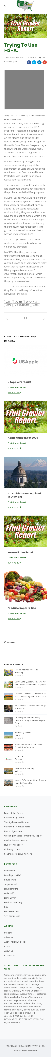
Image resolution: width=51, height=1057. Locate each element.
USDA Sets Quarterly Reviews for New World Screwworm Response (30, 683)
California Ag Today (14, 817)
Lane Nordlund (11, 888)
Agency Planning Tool (15, 941)
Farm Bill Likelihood (20, 552)
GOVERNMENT (32, 302)
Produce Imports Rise (22, 608)
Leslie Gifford (10, 893)
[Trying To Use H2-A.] (25, 26)
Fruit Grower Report (13, 844)
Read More (14, 393)
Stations (8, 932)
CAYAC (7, 946)
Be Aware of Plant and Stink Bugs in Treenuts (30, 707)
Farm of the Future (13, 813)
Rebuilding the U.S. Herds (23, 734)
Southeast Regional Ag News (18, 853)
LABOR (36, 305)
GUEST (8, 302)
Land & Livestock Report (16, 840)
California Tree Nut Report (17, 826)
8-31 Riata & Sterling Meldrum (24, 770)
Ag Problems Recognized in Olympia (24, 495)
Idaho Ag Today (12, 849)
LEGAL (8, 305)
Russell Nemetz (11, 911)
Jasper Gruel (10, 884)
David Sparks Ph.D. (13, 875)
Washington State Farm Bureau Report (23, 835)
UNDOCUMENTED (22, 305)
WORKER (18, 302)
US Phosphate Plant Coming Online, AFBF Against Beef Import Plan (30, 720)
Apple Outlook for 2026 (23, 437)
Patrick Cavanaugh (13, 902)
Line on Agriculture (13, 831)
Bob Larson (9, 870)
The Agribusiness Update (16, 822)
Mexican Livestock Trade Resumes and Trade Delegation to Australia (30, 695)
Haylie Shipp (10, 879)
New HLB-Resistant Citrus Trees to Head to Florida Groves (30, 781)
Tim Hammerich (12, 916)
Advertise (8, 937)
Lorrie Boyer (10, 897)
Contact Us (9, 955)
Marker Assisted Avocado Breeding (26, 671)
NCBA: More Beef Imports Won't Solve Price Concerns (29, 746)
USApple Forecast (19, 382)
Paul (6, 907)
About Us (8, 951)
